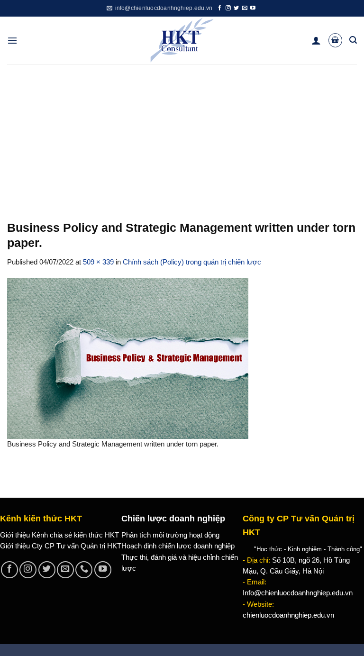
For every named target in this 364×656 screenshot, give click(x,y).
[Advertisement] (182, 135)
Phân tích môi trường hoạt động (170, 535)
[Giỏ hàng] (335, 40)
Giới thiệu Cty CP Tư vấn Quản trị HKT (60, 546)
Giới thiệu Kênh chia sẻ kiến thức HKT (59, 535)
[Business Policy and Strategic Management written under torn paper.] (127, 358)
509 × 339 (98, 262)
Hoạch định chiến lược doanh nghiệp (178, 546)
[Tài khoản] (316, 40)
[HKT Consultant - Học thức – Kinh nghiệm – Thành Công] (182, 40)
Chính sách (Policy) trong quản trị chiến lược (192, 262)
